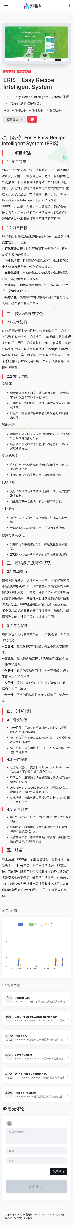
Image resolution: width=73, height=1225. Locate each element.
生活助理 (9, 71)
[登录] (67, 5)
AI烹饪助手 (24, 71)
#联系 (29, 1218)
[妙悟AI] (36, 5)
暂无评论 (16, 1108)
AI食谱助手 (54, 110)
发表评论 (58, 1171)
